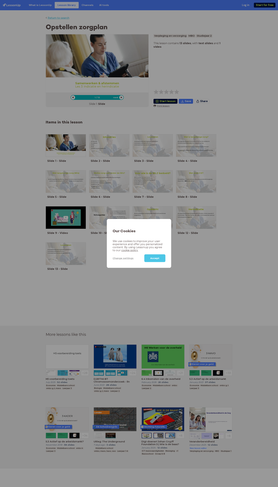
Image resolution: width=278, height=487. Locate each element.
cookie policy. (129, 250)
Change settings (123, 258)
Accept (154, 258)
